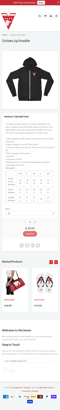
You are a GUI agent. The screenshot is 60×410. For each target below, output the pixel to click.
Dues (41, 3)
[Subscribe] (54, 361)
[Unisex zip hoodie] (30, 80)
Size (8, 208)
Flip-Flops (39, 300)
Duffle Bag (9, 300)
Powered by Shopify (30, 391)
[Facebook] (5, 370)
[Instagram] (12, 370)
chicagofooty (17, 387)
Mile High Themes (46, 387)
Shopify (27, 387)
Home (4, 35)
